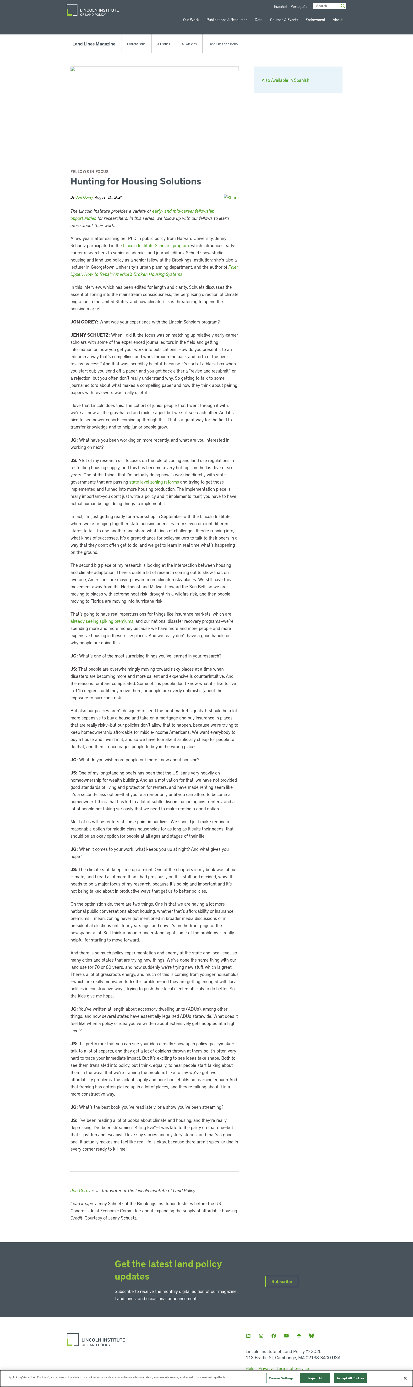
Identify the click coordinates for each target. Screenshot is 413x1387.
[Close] (405, 1378)
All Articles (189, 44)
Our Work (191, 19)
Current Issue (136, 44)
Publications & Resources (226, 19)
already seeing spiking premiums (102, 621)
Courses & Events (284, 19)
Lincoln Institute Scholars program (156, 245)
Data (258, 19)
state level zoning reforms (154, 482)
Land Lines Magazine (93, 44)
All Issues (163, 44)
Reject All (315, 1378)
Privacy (265, 1368)
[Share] (231, 198)
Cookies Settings (281, 1378)
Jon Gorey (84, 197)
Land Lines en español (223, 44)
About (337, 19)
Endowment (315, 19)
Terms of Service (293, 1368)
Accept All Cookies (350, 1378)
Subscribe (282, 1281)
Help (250, 1368)
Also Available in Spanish (285, 80)
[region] (206, 1378)
